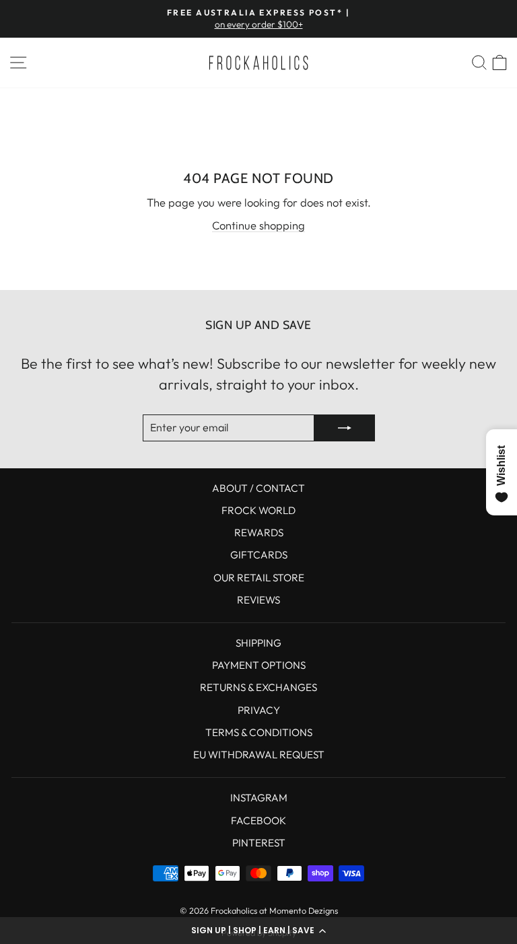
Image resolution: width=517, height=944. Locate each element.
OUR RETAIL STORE (258, 577)
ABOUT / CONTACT (258, 488)
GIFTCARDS (258, 554)
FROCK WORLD (258, 510)
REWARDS (258, 532)
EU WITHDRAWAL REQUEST (258, 754)
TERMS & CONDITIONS (258, 732)
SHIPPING (258, 643)
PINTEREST (258, 842)
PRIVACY (259, 710)
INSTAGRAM (258, 797)
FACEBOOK (258, 820)
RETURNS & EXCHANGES (258, 687)
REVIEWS (258, 599)
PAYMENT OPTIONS (259, 665)
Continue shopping (258, 225)
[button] (258, 930)
